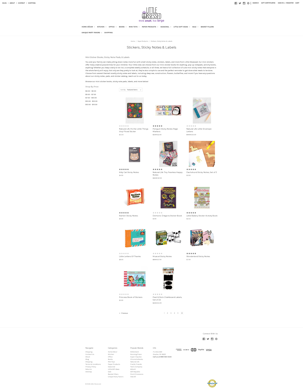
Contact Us (89, 354)
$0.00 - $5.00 (90, 91)
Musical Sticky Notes (162, 256)
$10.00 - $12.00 (91, 101)
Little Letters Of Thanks (130, 256)
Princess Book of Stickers (130, 297)
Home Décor (87, 27)
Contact (21, 3)
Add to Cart (134, 115)
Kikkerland (134, 352)
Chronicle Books (136, 359)
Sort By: (123, 90)
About (12, 3)
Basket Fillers (207, 27)
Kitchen (101, 27)
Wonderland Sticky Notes (198, 256)
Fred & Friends (136, 364)
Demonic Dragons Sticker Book (167, 216)
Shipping (32, 3)
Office (112, 27)
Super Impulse (135, 357)
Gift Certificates (268, 3)
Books (122, 27)
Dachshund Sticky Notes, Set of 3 (201, 172)
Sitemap (88, 372)
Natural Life (134, 362)
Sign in (281, 3)
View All (133, 377)
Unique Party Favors (91, 32)
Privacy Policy (90, 367)
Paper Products (149, 27)
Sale (194, 27)
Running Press (136, 354)
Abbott (133, 369)
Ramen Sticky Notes (128, 216)
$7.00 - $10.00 (91, 98)
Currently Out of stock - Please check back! (168, 201)
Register (290, 3)
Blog (4, 3)
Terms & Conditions (93, 364)
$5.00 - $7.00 (90, 94)
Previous (124, 313)
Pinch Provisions (136, 374)
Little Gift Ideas (181, 27)
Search (256, 3)
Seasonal (165, 27)
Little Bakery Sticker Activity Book (202, 216)
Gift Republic (135, 372)
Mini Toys (133, 27)
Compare (134, 110)
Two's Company (136, 367)
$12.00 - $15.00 (91, 104)
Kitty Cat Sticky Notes (129, 172)
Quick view (134, 106)
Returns (88, 369)
